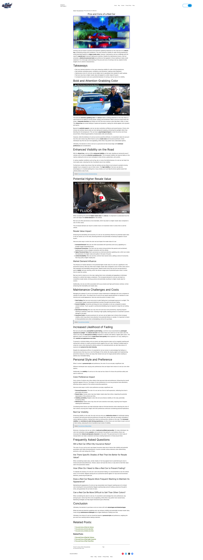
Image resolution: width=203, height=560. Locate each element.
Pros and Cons (80, 10)
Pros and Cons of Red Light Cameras (85, 539)
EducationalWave (73, 553)
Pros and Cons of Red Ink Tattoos (84, 537)
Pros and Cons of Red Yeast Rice (84, 541)
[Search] (190, 5)
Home (74, 10)
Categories (62, 4)
